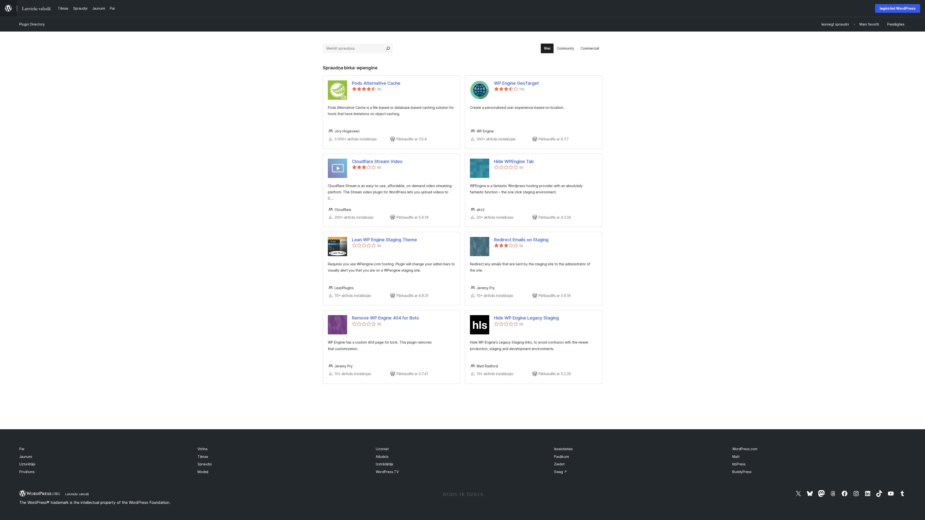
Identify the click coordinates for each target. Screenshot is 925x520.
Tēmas (203, 457)
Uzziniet (382, 449)
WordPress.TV (387, 472)
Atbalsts (382, 457)
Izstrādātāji (384, 464)
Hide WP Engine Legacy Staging (526, 317)
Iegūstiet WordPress (898, 8)
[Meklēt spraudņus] (388, 48)
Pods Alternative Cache (376, 83)
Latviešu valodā (77, 494)
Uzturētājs (27, 464)
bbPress (739, 464)
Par (22, 449)
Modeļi (203, 472)
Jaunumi (25, 457)
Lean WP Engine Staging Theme (384, 239)
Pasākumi (561, 457)
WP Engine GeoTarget (516, 83)
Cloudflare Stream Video (377, 161)
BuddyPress (742, 472)
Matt (736, 457)
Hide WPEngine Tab (514, 161)
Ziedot (559, 464)
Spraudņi (205, 464)
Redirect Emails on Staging (521, 239)
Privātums (27, 472)
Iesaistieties (563, 449)
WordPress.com (744, 449)
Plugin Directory (32, 24)
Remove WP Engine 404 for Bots (385, 317)
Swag (560, 472)
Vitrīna (202, 449)
